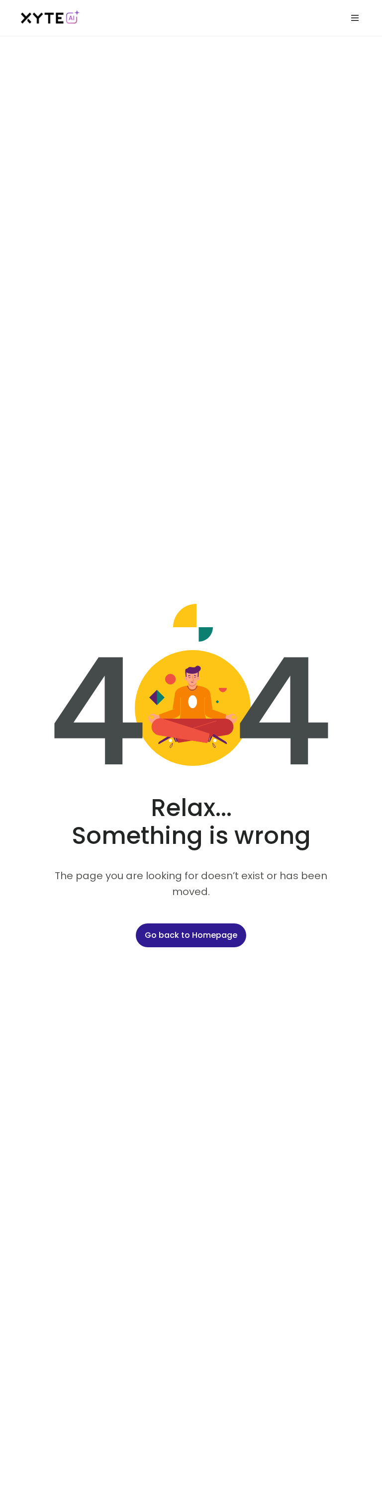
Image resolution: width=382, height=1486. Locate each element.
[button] (355, 17)
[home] (51, 17)
